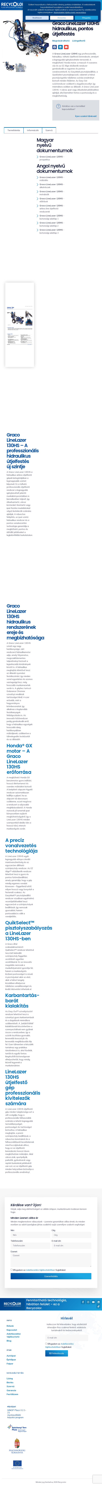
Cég (53, 1230)
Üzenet (14, 1251)
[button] (54, 47)
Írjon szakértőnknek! (86, 116)
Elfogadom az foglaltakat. (39, 1270)
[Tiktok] (98, 1306)
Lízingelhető (78, 40)
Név (12, 1230)
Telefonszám (17, 1241)
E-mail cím (56, 1241)
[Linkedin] (98, 1302)
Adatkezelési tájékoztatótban (40, 1270)
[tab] (14, 130)
